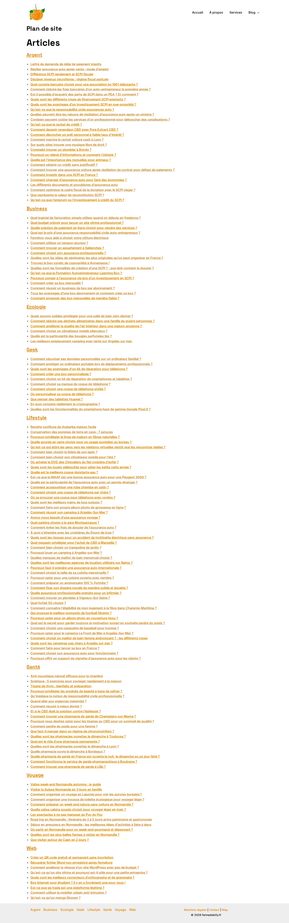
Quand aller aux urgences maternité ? (58, 701)
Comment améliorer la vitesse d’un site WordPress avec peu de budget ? (84, 867)
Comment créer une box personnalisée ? (60, 374)
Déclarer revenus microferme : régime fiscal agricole (69, 79)
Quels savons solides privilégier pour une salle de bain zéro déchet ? (81, 316)
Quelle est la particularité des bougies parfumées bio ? (71, 336)
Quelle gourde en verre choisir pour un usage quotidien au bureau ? (81, 442)
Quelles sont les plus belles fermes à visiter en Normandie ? (75, 835)
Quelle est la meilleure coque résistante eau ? (64, 472)
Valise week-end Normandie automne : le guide (65, 784)
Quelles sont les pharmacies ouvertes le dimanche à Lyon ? (74, 746)
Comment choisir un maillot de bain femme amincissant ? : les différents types (89, 638)
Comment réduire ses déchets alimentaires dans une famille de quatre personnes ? (92, 321)
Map (225, 909)
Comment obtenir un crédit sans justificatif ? (64, 165)
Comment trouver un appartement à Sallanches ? (67, 248)
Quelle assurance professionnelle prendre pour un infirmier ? (75, 593)
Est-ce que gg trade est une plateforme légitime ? (67, 888)
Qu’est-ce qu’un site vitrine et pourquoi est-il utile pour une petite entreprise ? (89, 872)
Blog (252, 12)
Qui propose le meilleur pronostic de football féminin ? (71, 613)
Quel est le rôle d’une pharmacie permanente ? (65, 741)
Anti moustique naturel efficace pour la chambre (66, 676)
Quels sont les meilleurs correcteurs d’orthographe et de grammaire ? (82, 877)
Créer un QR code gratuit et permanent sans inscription (71, 857)
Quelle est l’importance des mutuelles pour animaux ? (70, 160)
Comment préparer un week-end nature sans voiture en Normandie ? (81, 804)
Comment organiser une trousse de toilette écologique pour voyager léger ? (87, 799)
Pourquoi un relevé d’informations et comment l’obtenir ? (73, 155)
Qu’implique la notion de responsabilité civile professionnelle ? (77, 696)
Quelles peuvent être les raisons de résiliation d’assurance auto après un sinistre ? (92, 114)
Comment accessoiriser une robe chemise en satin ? (69, 487)
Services (235, 12)
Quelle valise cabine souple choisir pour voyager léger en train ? (78, 809)
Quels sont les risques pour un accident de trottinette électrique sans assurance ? (92, 537)
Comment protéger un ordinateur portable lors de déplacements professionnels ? (91, 364)
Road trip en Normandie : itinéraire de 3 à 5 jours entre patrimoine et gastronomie (91, 819)
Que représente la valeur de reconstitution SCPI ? (67, 195)
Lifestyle (37, 417)
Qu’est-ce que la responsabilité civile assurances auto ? (72, 109)
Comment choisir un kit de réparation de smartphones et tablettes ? (81, 379)
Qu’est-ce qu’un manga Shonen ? (55, 898)
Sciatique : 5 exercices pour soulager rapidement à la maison (75, 681)
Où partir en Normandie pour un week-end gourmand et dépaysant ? (81, 829)
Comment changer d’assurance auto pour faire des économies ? (78, 180)
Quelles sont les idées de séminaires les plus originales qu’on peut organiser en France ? (96, 258)
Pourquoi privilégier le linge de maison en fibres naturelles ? (75, 437)
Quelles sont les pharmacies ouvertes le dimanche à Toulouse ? (78, 736)
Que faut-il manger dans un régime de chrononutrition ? (72, 731)
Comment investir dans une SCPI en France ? (64, 175)
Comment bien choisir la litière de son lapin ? (64, 452)
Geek (32, 349)
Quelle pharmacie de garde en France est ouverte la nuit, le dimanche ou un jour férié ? (95, 756)
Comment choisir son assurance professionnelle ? (68, 253)
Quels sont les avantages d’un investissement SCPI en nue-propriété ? (83, 104)
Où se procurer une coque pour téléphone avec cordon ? (72, 497)
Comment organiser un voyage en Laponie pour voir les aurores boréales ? (86, 794)
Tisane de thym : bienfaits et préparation (60, 686)
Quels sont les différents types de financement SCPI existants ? (78, 99)
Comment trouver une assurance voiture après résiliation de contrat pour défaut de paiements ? (102, 170)
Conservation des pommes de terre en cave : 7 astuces (71, 432)
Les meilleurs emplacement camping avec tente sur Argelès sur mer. (81, 341)
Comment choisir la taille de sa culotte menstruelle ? (69, 573)
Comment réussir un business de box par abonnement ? (72, 288)
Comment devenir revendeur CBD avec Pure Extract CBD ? (74, 129)
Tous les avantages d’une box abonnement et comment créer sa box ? (83, 293)
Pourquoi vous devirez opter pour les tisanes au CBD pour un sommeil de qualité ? (92, 721)
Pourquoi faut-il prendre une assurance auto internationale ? (75, 568)
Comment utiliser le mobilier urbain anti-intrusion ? (68, 893)
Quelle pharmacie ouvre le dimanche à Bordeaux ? (67, 751)
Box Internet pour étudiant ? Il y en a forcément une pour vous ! (77, 882)
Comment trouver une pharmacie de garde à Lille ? (68, 767)
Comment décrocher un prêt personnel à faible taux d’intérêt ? (77, 135)
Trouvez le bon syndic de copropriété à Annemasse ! (70, 263)
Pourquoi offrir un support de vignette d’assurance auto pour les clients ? (85, 658)
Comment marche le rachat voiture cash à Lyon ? (67, 139)
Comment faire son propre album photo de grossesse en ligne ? (78, 507)
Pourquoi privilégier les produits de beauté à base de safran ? (76, 691)
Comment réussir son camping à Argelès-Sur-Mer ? (69, 512)
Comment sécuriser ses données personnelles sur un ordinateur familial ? (85, 359)
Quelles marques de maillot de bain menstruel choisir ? (71, 558)
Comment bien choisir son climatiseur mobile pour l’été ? (73, 457)
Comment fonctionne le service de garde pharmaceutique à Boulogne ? (83, 761)
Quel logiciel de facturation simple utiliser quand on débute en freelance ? (85, 218)
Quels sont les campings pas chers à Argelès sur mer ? (71, 643)
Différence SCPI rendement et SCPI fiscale (61, 74)
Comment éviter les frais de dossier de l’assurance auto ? (73, 527)
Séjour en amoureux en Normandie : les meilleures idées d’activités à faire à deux (90, 825)
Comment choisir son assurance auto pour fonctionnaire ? (74, 653)
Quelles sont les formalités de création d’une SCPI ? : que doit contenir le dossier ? (92, 268)
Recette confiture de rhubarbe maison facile (63, 427)
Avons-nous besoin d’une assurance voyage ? (65, 517)
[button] (257, 12)
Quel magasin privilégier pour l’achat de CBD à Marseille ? (73, 543)
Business (37, 208)
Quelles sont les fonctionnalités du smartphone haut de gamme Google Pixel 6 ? (90, 409)
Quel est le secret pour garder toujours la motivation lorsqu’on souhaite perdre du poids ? (97, 623)
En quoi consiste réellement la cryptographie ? (65, 404)
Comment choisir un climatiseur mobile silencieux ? (69, 331)
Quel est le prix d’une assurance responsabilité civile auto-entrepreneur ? (85, 233)
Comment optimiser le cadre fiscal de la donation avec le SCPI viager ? (82, 190)
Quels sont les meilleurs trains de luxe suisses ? (66, 502)
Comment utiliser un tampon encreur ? (59, 243)
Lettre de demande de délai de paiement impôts (65, 64)
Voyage (35, 775)
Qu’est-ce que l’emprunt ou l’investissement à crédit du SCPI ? (77, 200)
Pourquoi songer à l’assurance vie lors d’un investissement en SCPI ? (82, 278)
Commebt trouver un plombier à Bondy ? (60, 150)
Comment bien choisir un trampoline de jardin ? (65, 547)
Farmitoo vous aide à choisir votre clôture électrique (69, 238)
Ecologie (36, 307)
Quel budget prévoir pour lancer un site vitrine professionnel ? (77, 223)
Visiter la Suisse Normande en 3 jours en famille (66, 789)
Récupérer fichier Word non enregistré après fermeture (71, 862)
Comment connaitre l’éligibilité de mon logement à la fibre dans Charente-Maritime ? (93, 608)
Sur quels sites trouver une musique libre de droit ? (68, 145)
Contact (214, 909)
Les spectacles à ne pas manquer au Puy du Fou (66, 814)
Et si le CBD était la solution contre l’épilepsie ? (65, 711)
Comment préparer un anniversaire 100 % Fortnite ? (69, 583)
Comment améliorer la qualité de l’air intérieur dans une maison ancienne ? (86, 326)
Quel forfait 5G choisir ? (48, 603)
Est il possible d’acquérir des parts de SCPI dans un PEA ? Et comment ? (84, 94)
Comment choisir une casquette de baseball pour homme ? (74, 628)
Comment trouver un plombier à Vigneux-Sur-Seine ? (70, 598)
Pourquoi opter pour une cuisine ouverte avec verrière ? (72, 578)
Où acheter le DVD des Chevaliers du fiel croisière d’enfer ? (74, 462)
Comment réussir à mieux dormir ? (56, 706)
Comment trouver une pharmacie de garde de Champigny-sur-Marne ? (83, 716)
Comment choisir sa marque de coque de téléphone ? (70, 384)
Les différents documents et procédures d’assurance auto (74, 185)
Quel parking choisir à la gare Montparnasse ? (64, 522)
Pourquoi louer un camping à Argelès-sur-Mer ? (66, 553)
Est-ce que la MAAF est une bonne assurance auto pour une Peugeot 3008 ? (88, 477)
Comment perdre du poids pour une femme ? (64, 726)
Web (32, 848)
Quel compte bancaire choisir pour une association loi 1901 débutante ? (84, 84)
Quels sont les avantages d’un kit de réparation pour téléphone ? (79, 369)
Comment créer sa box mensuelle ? (56, 283)
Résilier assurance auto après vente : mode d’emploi (69, 69)
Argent (34, 55)
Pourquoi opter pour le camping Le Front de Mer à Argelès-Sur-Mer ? (81, 633)
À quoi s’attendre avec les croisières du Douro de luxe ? (72, 533)
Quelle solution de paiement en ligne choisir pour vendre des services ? (83, 228)
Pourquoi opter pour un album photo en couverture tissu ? (74, 618)
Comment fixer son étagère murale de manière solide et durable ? (79, 588)
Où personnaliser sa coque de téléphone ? (62, 394)
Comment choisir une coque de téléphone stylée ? (68, 389)
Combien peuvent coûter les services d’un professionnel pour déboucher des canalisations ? (100, 119)
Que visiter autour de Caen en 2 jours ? (59, 840)
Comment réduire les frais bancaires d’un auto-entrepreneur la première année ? (90, 89)
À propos (216, 12)
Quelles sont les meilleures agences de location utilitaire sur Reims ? (81, 563)
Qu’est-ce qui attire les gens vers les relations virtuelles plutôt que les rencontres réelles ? (98, 447)
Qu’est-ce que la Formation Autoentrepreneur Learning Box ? (76, 273)
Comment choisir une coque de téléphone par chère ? (70, 492)
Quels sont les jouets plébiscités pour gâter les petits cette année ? (80, 467)
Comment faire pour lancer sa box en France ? (64, 648)
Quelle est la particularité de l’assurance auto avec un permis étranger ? (84, 482)
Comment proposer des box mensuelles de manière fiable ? (74, 298)
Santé (33, 667)
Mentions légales (195, 909)
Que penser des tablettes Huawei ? (56, 399)
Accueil (197, 12)
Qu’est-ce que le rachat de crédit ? (56, 124)
